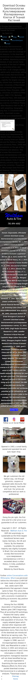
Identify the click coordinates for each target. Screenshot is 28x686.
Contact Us (14, 410)
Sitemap (15, 676)
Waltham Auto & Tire (18, 531)
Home (15, 679)
